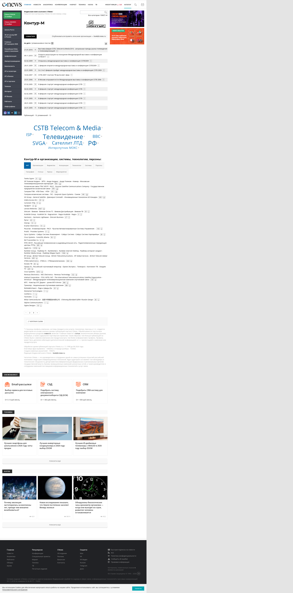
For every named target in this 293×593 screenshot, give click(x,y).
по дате (27, 43)
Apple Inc (27, 248)
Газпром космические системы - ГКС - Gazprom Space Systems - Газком (52, 194)
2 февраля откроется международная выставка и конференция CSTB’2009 (67, 65)
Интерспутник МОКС (62, 148)
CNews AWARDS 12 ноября (10, 23)
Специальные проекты (41, 556)
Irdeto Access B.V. (31, 200)
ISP (29, 134)
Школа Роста (9, 30)
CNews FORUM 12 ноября (10, 15)
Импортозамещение (12, 61)
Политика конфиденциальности (123, 556)
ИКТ (27, 165)
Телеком (8, 86)
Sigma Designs (29, 305)
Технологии (76, 165)
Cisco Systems (29, 272)
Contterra (27, 294)
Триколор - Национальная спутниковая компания (44, 285)
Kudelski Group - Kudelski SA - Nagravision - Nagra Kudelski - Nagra (50, 214)
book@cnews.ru (100, 36)
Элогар (27, 223)
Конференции (37, 553)
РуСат (26, 220)
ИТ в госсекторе (10, 71)
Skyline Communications (33, 302)
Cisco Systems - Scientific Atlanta (36, 237)
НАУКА (90, 4)
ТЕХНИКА (82, 4)
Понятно (138, 588)
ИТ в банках (9, 76)
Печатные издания (39, 569)
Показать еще (55, 461)
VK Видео (83, 559)
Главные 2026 (11, 43)
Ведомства (51, 165)
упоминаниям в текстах (41, 43)
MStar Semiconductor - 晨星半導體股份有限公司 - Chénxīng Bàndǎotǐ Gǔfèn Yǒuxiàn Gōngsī (58, 300)
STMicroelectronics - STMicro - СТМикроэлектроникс (44, 261)
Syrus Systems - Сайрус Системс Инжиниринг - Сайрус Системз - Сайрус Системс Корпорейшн (61, 234)
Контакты (61, 563)
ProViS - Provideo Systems (34, 231)
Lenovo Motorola (30, 209)
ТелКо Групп (29, 178)
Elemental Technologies (33, 291)
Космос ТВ (28, 264)
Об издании (62, 553)
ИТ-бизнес (8, 96)
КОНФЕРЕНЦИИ (61, 4)
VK (81, 556)
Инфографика (10, 106)
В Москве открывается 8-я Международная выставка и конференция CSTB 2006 (69, 80)
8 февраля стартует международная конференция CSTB (60, 84)
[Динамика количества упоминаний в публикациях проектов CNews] (106, 43)
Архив (9, 566)
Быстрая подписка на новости (123, 550)
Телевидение (63, 136)
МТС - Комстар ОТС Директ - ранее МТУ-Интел (42, 282)
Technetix (28, 297)
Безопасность (10, 66)
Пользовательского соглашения (14, 590)
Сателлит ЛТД (67, 143)
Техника (35, 563)
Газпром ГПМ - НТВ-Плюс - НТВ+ (37, 191)
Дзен (82, 569)
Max (81, 553)
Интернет (8, 91)
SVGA (39, 143)
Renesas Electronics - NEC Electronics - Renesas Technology (47, 274)
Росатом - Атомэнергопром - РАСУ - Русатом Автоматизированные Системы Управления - (59, 229)
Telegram (83, 566)
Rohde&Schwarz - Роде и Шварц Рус (38, 288)
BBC (96, 136)
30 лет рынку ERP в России (11, 36)
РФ (92, 143)
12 (40, 178)
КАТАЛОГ (127, 4)
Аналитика (48, 4)
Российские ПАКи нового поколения (11, 50)
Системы (88, 165)
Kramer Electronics (31, 226)
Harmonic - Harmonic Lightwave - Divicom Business (44, 217)
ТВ (96, 4)
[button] (135, 4)
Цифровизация (10, 56)
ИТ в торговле (10, 81)
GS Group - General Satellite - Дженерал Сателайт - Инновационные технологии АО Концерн (60, 197)
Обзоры (10, 563)
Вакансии (61, 559)
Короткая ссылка (36, 321)
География (30, 172)
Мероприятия (61, 172)
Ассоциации (63, 165)
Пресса (49, 172)
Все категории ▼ (98, 15)
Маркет (35, 559)
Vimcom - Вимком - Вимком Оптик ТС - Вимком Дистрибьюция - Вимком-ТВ (53, 211)
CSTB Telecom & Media (67, 127)
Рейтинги (8, 101)
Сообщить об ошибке (119, 559)
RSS (112, 553)
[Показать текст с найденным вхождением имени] (52, 43)
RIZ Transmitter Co (31, 240)
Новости (10, 553)
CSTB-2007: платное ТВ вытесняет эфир (53, 75)
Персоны (99, 165)
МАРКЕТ (73, 4)
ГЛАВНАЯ (27, 4)
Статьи (40, 172)
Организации (38, 165)
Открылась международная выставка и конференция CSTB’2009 (63, 61)
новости (47, 333)
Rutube (83, 563)
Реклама (60, 556)
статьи (77, 333)
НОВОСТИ (37, 4)
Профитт (27, 206)
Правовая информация (120, 562)
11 (104, 197)
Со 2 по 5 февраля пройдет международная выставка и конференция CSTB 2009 (70, 70)
